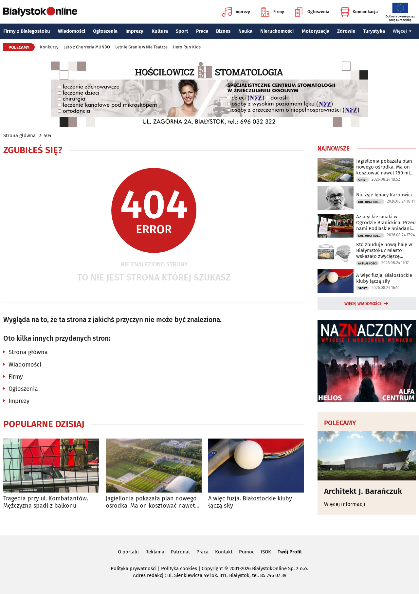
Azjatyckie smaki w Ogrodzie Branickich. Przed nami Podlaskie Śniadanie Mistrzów (386, 222)
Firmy (278, 11)
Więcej (400, 31)
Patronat (180, 552)
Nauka (245, 31)
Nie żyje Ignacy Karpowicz (384, 195)
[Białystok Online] (40, 12)
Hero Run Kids (187, 47)
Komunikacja (365, 11)
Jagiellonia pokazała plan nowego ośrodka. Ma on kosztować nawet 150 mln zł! (151, 502)
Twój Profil (289, 552)
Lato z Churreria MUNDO (87, 47)
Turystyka (374, 31)
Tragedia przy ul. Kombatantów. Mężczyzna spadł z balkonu (45, 502)
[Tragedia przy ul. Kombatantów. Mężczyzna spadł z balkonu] (51, 466)
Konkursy (49, 47)
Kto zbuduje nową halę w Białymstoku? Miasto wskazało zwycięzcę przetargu (384, 250)
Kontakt (223, 552)
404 (47, 135)
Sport (182, 31)
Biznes (223, 31)
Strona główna (19, 135)
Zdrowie (346, 31)
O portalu (128, 552)
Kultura (160, 31)
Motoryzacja (315, 31)
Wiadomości (71, 31)
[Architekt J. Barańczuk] (367, 455)
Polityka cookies (179, 568)
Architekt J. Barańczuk (363, 491)
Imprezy (242, 11)
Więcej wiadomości (362, 303)
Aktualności (367, 263)
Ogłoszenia (318, 11)
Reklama (154, 552)
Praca (202, 31)
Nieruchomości (277, 31)
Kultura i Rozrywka (371, 202)
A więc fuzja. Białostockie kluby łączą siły (250, 502)
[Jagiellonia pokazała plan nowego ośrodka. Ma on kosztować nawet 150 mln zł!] (154, 466)
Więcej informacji (344, 504)
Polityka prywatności (133, 568)
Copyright (212, 568)
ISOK (266, 552)
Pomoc (246, 552)
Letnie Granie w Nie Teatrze (141, 47)
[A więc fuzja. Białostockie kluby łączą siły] (256, 466)
